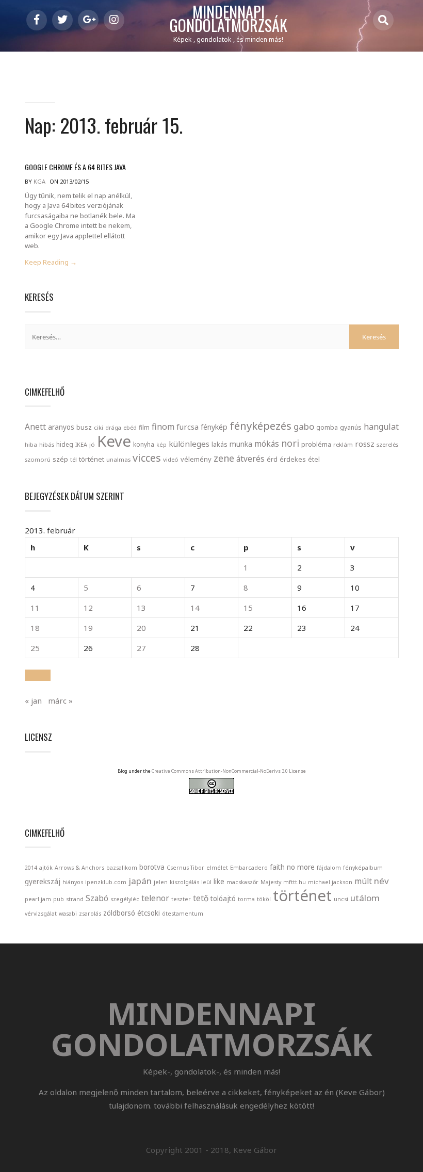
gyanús (351, 427)
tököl (264, 899)
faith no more (292, 867)
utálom (365, 898)
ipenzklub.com (105, 882)
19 (88, 628)
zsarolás (90, 913)
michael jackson (330, 882)
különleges (189, 443)
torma (246, 899)
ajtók (46, 867)
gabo (304, 426)
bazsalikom (121, 867)
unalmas (118, 459)
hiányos (72, 882)
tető (200, 898)
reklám (343, 444)
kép (161, 444)
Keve (114, 441)
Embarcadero (249, 867)
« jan (33, 700)
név (381, 881)
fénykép (214, 427)
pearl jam (38, 899)
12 (88, 608)
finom (163, 426)
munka (241, 444)
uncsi (341, 899)
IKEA (81, 444)
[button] (38, 675)
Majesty (271, 882)
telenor (155, 898)
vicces (147, 458)
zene (224, 458)
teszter (181, 899)
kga (39, 181)
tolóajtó (223, 898)
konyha (143, 444)
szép (60, 459)
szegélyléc (124, 899)
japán (140, 881)
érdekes (293, 459)
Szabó (97, 898)
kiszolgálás (184, 882)
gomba (327, 427)
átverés (250, 458)
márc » (60, 700)
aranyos (61, 427)
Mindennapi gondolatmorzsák (228, 19)
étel (314, 459)
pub (58, 899)
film (144, 427)
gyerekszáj (42, 881)
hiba (31, 444)
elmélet (217, 867)
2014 (31, 867)
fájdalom (329, 867)
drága (113, 427)
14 (195, 608)
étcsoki (148, 913)
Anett (35, 426)
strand (75, 899)
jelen (161, 882)
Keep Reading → (51, 262)
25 (35, 648)
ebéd (130, 427)
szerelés (387, 444)
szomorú (38, 459)
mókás (266, 443)
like (219, 881)
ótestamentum (182, 913)
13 (141, 608)
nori (290, 443)
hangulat (381, 426)
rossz (365, 443)
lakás (219, 444)
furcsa (187, 426)
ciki (98, 427)
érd (272, 459)
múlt (363, 881)
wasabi (68, 913)
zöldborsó (119, 913)
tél (73, 459)
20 (141, 628)
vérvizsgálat (41, 913)
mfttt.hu (294, 882)
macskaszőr (242, 882)
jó (92, 444)
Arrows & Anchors (79, 867)
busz (84, 427)
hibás (46, 444)
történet (91, 459)
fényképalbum (363, 867)
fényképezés (260, 425)
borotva (152, 867)
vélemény (196, 459)
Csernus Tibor (185, 867)
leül (206, 882)
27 (141, 648)
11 (35, 608)
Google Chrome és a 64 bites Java (75, 166)
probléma (316, 444)
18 (35, 628)
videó (170, 459)
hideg (64, 444)
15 (248, 608)
